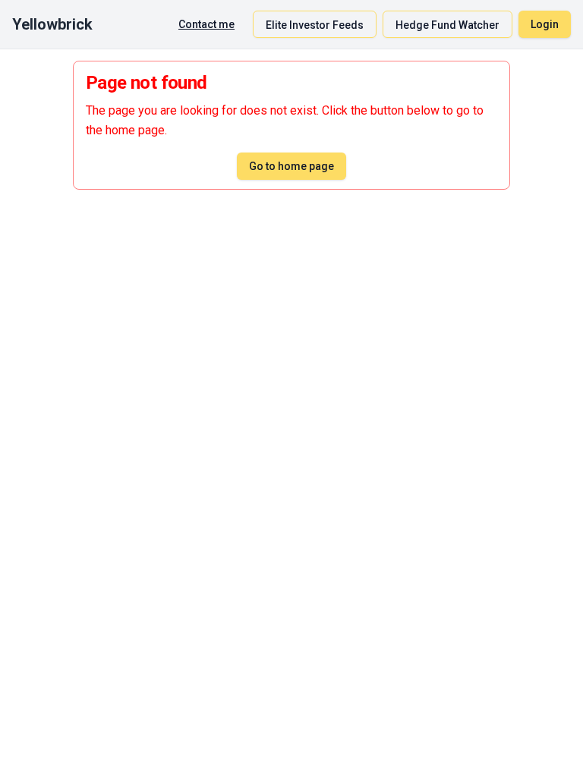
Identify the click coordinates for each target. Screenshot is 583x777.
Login (545, 24)
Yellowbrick (52, 24)
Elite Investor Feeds (315, 25)
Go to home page (291, 166)
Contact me (206, 24)
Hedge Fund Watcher (447, 25)
